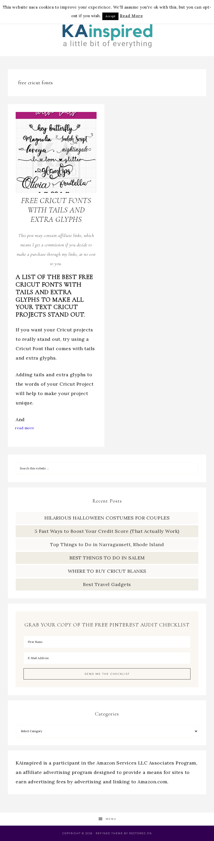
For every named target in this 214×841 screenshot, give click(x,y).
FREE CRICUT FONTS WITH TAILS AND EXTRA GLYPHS (56, 210)
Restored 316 (140, 833)
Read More (131, 15)
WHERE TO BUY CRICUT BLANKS (107, 571)
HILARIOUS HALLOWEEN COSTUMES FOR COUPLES (107, 518)
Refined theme (109, 833)
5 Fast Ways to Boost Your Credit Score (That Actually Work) (107, 531)
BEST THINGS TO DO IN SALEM (107, 558)
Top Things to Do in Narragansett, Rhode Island (107, 544)
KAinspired (107, 34)
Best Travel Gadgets (107, 584)
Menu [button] (111, 819)
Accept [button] (110, 16)
